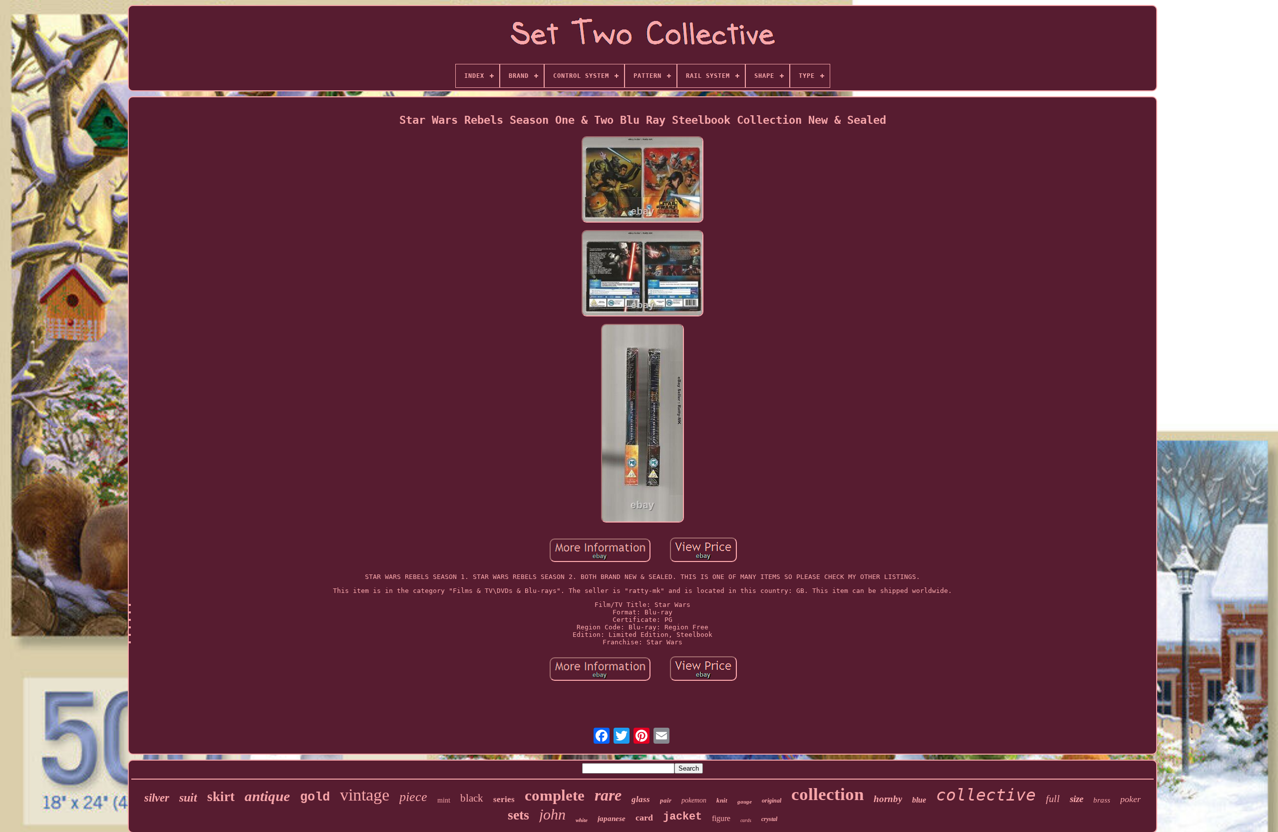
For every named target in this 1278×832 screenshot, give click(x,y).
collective (986, 795)
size (1076, 799)
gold (315, 797)
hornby (888, 799)
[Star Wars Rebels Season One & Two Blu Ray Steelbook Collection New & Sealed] (642, 180)
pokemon (693, 800)
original (771, 800)
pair (665, 800)
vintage (364, 795)
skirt (221, 796)
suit (188, 797)
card (644, 818)
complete (555, 795)
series (504, 799)
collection (827, 794)
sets (518, 815)
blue (919, 800)
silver (156, 798)
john (552, 814)
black (471, 798)
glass (641, 799)
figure (721, 818)
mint (443, 800)
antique (267, 796)
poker (1130, 799)
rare (608, 795)
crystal (769, 819)
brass (1101, 800)
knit (721, 800)
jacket (682, 817)
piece (413, 797)
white (582, 820)
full (1053, 798)
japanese (612, 819)
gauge (744, 802)
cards (745, 820)
